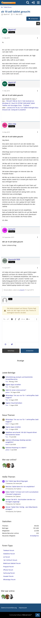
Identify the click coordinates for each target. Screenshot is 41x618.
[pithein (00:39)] (4, 465)
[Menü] (38, 3)
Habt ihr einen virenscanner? (16, 390)
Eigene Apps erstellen (13, 385)
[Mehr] (37, 38)
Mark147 (7, 14)
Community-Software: (20, 615)
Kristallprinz (34, 536)
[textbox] (20, 331)
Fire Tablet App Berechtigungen (17, 481)
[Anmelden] (33, 2)
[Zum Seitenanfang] (37, 615)
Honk (7, 424)
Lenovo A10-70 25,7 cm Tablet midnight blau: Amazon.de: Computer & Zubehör (20, 109)
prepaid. (22, 290)
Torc (7, 381)
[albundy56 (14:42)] (12, 465)
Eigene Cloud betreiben (14, 403)
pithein (8, 392)
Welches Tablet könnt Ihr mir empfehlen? (20, 487)
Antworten (29, 351)
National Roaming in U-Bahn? (16, 448)
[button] (5, 344)
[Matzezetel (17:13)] (8, 465)
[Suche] (28, 3)
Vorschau (11, 351)
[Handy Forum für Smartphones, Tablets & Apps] (8, 3)
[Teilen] (38, 23)
